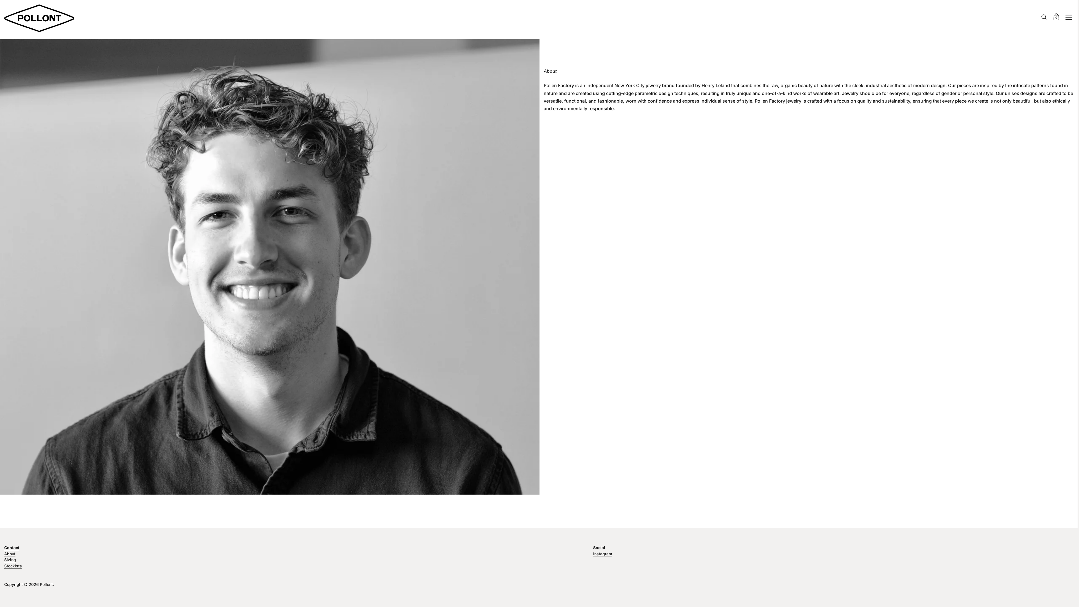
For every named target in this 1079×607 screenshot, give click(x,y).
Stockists (13, 565)
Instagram (602, 553)
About (9, 553)
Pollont (46, 584)
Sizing (10, 559)
